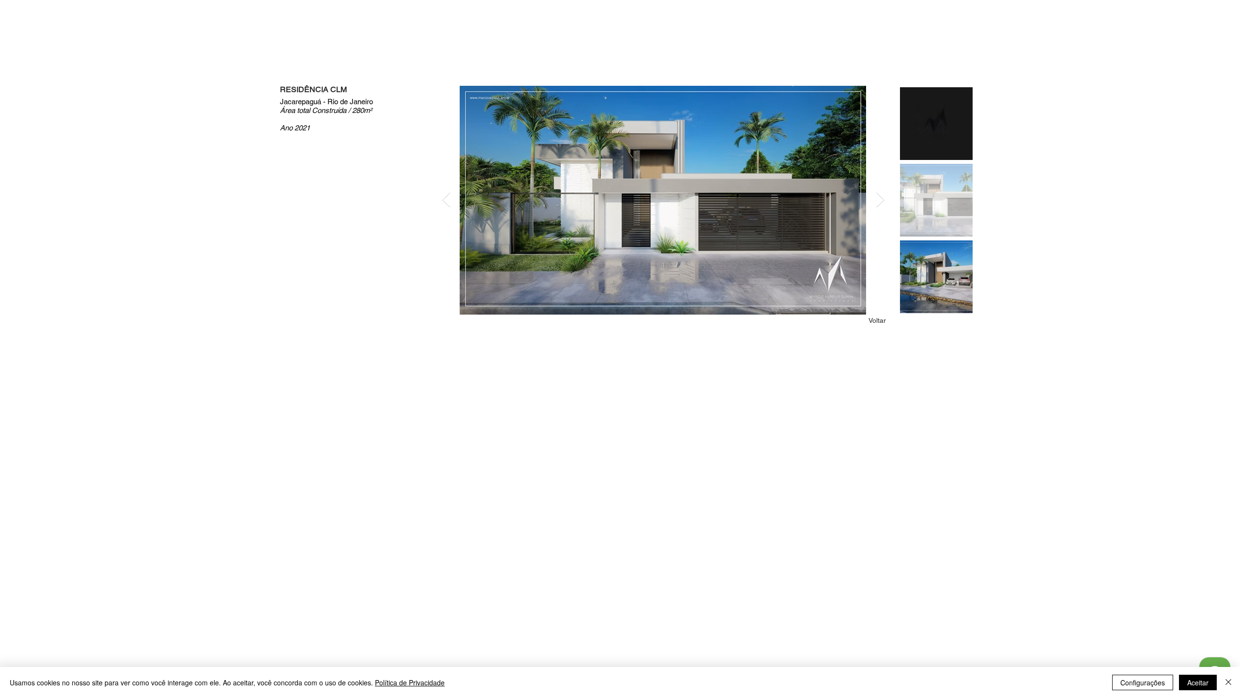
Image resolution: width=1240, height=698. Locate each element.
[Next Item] (880, 200)
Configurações (1142, 682)
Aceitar (1198, 682)
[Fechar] (1228, 682)
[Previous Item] (446, 200)
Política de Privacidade (410, 682)
